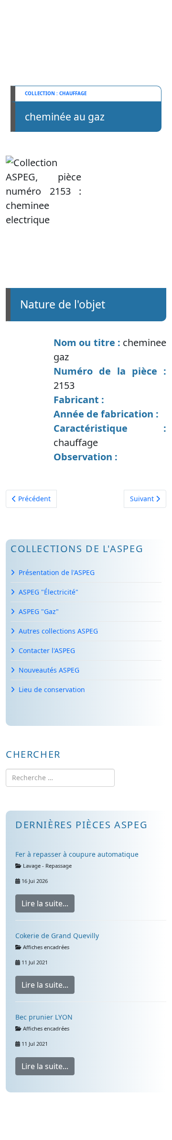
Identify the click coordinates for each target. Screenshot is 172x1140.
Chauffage (72, 93)
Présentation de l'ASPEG (57, 572)
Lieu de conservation (52, 689)
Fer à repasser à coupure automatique (77, 854)
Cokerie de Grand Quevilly (57, 935)
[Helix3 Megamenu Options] (47, 20)
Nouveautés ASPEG (49, 669)
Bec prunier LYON (44, 1016)
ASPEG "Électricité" (48, 591)
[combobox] (60, 778)
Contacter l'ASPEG (47, 650)
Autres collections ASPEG (58, 630)
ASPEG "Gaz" (39, 611)
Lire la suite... (45, 903)
